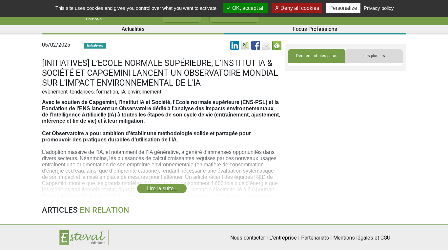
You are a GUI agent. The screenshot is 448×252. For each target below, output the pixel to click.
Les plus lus (374, 55)
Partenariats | (316, 238)
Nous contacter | (249, 238)
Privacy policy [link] (379, 8)
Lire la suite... (162, 188)
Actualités (133, 29)
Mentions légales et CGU (361, 238)
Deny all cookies (299, 8)
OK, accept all (248, 8)
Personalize (343, 8)
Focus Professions (315, 29)
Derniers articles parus (316, 55)
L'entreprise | (284, 238)
